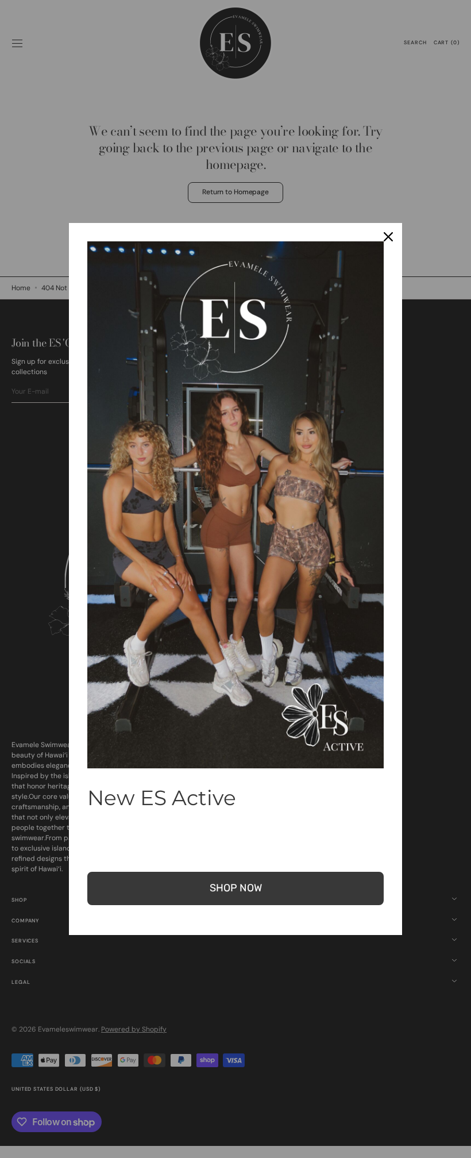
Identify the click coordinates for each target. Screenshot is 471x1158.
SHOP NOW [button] (236, 888)
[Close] (388, 237)
